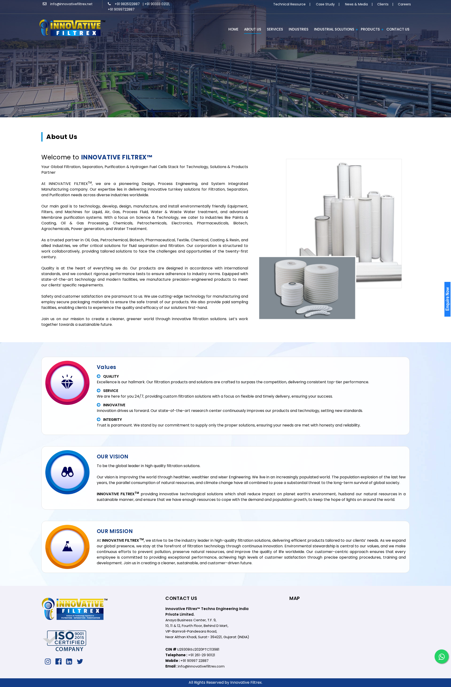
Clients (383, 4)
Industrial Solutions (334, 29)
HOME (233, 29)
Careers (404, 4)
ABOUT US (252, 29)
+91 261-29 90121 (201, 654)
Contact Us (397, 29)
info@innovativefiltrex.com (201, 666)
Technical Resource (289, 4)
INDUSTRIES (298, 29)
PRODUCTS (370, 29)
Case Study (325, 4)
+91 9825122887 (126, 4)
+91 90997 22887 (194, 660)
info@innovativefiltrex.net (70, 4)
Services (275, 29)
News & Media (356, 4)
